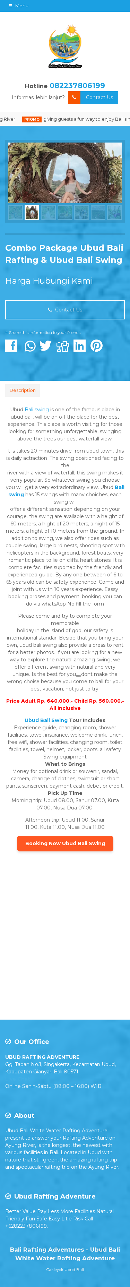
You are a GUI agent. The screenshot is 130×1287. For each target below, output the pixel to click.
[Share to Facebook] (13, 349)
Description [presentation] (23, 390)
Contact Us (99, 97)
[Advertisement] (65, 946)
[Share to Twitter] (47, 349)
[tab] (22, 390)
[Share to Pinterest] (98, 349)
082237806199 (77, 85)
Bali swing (37, 409)
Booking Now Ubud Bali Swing (65, 843)
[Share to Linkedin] (81, 349)
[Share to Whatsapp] (30, 349)
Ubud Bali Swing (46, 720)
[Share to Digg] (64, 349)
